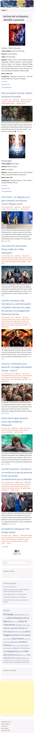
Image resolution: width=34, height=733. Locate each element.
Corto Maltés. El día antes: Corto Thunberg (14, 597)
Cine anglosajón (6, 87)
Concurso (27, 373)
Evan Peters (18, 537)
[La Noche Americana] (17, 4)
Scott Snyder (16, 658)
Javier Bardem (11, 101)
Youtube (11, 574)
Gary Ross (24, 537)
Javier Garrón (27, 639)
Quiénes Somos (6, 722)
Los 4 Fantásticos (24, 648)
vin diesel (10, 432)
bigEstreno (7, 621)
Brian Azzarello (15, 621)
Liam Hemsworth (15, 321)
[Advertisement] (17, 698)
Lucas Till (10, 541)
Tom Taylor (6, 662)
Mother (13, 103)
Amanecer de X (18, 615)
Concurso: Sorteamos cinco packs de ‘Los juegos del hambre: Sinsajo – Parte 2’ (16, 367)
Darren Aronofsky (27, 99)
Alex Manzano (25, 209)
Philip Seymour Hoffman (7, 325)
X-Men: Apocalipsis (10, 261)
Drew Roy (11, 537)
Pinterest (15, 574)
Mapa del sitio (5, 730)
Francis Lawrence (16, 375)
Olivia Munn (22, 259)
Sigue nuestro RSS (22, 574)
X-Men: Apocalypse (21, 261)
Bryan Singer (14, 258)
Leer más (4, 81)
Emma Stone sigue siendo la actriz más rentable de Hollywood (14, 421)
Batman (11, 618)
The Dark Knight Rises (17, 660)
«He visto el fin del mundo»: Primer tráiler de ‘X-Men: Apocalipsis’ (14, 249)
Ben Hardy (8, 258)
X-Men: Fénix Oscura (10, 48)
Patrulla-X (18, 655)
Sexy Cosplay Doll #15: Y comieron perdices (15, 594)
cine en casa (8, 628)
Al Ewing (8, 614)
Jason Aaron (18, 638)
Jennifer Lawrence (20, 101)
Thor (22, 660)
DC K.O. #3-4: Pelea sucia (9, 587)
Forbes (21, 430)
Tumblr (18, 574)
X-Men (3, 261)
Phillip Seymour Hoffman (21, 325)
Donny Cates (21, 632)
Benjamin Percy (22, 618)
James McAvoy (23, 258)
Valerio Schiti (12, 662)
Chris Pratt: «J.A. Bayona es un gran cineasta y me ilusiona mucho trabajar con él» (15, 200)
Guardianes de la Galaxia (20, 635)
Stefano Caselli (9, 660)
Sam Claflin (24, 379)
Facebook (4, 574)
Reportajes (20, 482)
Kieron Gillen (24, 645)
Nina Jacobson (25, 323)
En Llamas (6, 484)
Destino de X (12, 632)
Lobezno (16, 648)
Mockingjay (18, 323)
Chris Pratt (27, 207)
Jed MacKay (6, 642)
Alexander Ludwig (26, 535)
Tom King (26, 660)
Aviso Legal (4, 728)
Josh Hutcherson (6, 321)
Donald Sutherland (6, 375)
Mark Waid (21, 651)
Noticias (17, 99)
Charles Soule (26, 625)
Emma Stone (14, 430)
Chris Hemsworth (25, 428)
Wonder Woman (21, 662)
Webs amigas (5, 724)
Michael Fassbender (12, 259)
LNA (10, 543)
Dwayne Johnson (6, 430)
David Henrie (4, 537)
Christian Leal (19, 432)
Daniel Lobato (5, 84)
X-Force (27, 662)
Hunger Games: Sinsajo (13, 319)
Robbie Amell (17, 541)
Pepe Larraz (24, 655)
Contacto (4, 726)
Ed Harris (3, 101)
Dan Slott (18, 628)
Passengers (6, 160)
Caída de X (18, 625)
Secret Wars (24, 658)
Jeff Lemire (14, 642)
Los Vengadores (10, 651)
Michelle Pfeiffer (5, 103)
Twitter (8, 574)
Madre (28, 101)
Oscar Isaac (28, 259)
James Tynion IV (7, 639)
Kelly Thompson (16, 645)
